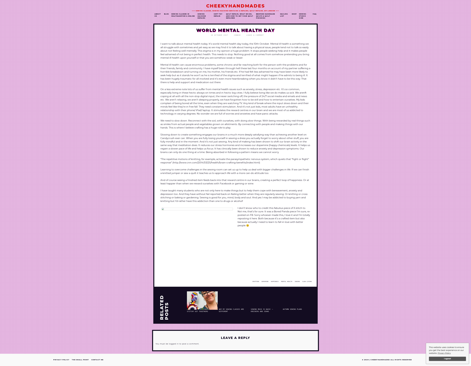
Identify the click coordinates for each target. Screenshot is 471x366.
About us (158, 15)
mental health (286, 281)
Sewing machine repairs (202, 16)
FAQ (314, 14)
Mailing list (284, 15)
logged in (174, 344)
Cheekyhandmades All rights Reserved (391, 359)
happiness (275, 281)
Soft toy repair (218, 15)
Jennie (237, 35)
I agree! (447, 359)
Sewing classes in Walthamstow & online (183, 15)
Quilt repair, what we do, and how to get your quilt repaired (239, 16)
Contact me (97, 359)
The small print (80, 359)
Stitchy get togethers (197, 311)
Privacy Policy (444, 353)
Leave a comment (255, 35)
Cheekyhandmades (235, 6)
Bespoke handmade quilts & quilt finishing (265, 16)
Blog (166, 14)
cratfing (255, 281)
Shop (294, 14)
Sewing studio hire (302, 16)
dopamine (265, 281)
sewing (297, 281)
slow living (307, 281)
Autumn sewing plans (292, 309)
